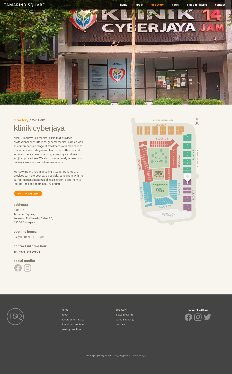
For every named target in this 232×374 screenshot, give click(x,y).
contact (220, 4)
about (139, 4)
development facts (72, 319)
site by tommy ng (139, 356)
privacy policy (117, 356)
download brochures (73, 324)
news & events (124, 314)
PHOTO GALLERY (28, 193)
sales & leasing (197, 4)
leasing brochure (71, 329)
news (175, 4)
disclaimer (128, 356)
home (123, 4)
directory (157, 4)
